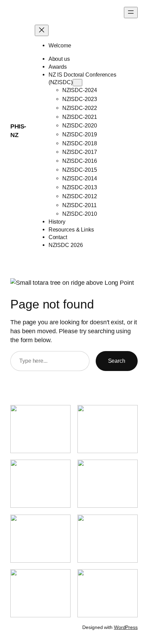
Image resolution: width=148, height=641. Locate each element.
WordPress (126, 627)
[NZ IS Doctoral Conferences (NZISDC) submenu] (77, 82)
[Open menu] (131, 12)
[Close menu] (42, 30)
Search (116, 361)
